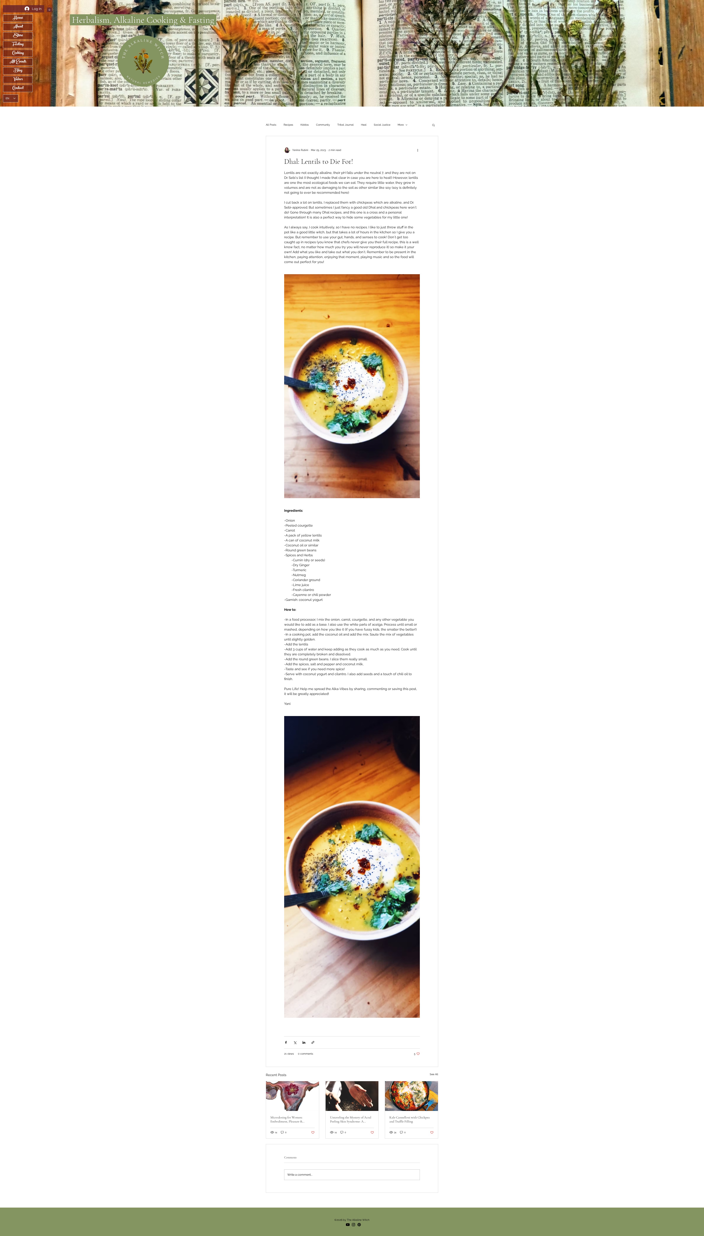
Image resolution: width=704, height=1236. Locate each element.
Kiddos (304, 124)
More (401, 124)
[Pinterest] (359, 1224)
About (18, 26)
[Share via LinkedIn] (304, 1042)
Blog (18, 70)
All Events (18, 62)
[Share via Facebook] (286, 1042)
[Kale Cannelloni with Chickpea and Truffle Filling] (411, 1096)
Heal (363, 124)
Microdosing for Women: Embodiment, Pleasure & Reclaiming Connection (286, 1119)
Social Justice (382, 124)
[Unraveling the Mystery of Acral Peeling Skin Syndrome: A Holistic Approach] (352, 1096)
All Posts (271, 124)
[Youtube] (348, 1224)
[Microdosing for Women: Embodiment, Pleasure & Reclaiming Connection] (292, 1096)
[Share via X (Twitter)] (295, 1042)
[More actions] (417, 150)
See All (434, 1074)
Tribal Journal (345, 124)
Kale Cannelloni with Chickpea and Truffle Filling (409, 1119)
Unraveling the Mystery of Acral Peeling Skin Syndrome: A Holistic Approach (350, 1119)
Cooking (18, 53)
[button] (49, 8)
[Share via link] (313, 1042)
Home (18, 18)
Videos (18, 79)
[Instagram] (353, 1224)
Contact (17, 88)
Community (323, 124)
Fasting (18, 44)
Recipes (288, 124)
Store (18, 35)
